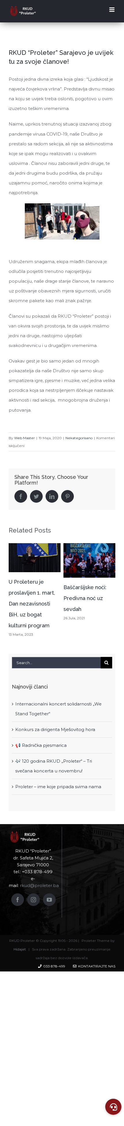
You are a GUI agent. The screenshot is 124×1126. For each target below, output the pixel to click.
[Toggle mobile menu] (112, 10)
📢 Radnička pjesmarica (41, 745)
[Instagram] (33, 899)
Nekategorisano (79, 438)
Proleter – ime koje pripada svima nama (58, 786)
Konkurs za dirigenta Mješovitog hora (55, 729)
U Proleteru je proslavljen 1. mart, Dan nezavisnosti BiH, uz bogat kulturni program (32, 603)
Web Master (24, 438)
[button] (113, 1107)
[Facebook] (17, 899)
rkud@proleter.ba (39, 885)
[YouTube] (49, 899)
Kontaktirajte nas (95, 966)
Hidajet (20, 949)
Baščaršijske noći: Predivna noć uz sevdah (84, 598)
